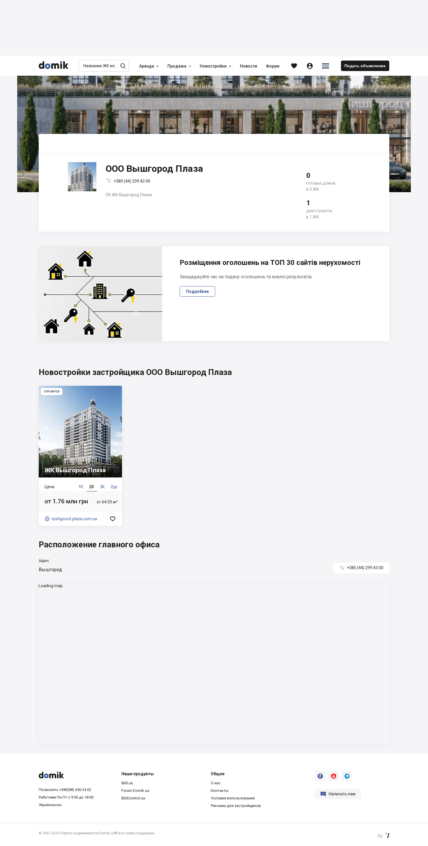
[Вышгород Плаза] (80, 456)
